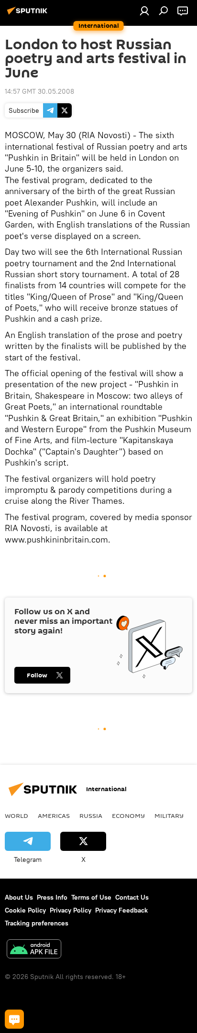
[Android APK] (33, 950)
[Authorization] (144, 10)
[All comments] (14, 1019)
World (16, 815)
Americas (54, 815)
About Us (19, 897)
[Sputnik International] (29, 14)
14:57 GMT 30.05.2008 (39, 91)
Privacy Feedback (121, 910)
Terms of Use (91, 897)
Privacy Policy (70, 910)
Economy (128, 815)
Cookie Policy (25, 910)
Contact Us (132, 897)
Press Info (52, 897)
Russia (90, 815)
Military (169, 815)
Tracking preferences (36, 923)
